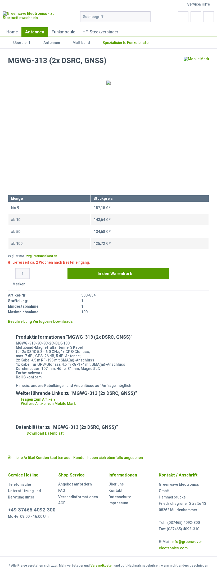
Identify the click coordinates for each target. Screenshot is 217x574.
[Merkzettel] (183, 16)
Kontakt (115, 490)
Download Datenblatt (45, 433)
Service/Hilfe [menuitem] (198, 4)
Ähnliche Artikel (21, 458)
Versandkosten (102, 565)
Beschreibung (20, 321)
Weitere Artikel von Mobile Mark (48, 403)
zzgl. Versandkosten (41, 256)
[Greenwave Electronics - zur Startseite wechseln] (33, 18)
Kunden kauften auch (54, 458)
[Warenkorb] (208, 16)
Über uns (116, 484)
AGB (62, 503)
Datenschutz (119, 497)
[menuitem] (115, 18)
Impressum (118, 503)
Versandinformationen (78, 497)
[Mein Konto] (196, 16)
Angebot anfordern (75, 484)
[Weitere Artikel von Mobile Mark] (196, 66)
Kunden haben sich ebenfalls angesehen (108, 458)
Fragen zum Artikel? (38, 399)
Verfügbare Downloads (53, 321)
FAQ (61, 490)
